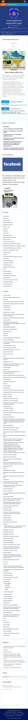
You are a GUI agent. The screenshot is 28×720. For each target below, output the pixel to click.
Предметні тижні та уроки (15, 49)
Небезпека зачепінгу (12, 4)
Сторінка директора (7, 284)
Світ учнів (5, 561)
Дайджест (5, 228)
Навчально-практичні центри (9, 454)
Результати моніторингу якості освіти (11, 544)
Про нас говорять (7, 271)
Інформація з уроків (7, 235)
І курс (4, 356)
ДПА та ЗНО (6, 233)
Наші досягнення (7, 252)
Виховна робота (6, 305)
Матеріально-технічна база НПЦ (10, 398)
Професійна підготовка (8, 529)
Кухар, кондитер (7, 385)
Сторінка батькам (7, 714)
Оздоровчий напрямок (8, 260)
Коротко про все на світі (8, 241)
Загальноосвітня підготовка (9, 347)
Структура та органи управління (10, 604)
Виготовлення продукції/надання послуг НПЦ (13, 301)
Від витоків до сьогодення (9, 312)
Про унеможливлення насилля (10, 522)
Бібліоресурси (6, 220)
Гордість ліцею (6, 226)
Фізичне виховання (7, 612)
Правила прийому (7, 517)
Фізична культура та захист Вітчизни (11, 610)
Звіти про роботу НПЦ (8, 351)
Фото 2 (4, 620)
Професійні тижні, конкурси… (9, 275)
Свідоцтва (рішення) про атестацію (11, 559)
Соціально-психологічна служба (10, 279)
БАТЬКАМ (7, 585)
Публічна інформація (8, 540)
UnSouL (19, 710)
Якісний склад (6, 635)
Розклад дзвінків (7, 552)
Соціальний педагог (7, 573)
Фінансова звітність (7, 286)
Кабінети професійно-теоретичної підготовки (13, 375)
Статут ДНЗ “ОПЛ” (7, 579)
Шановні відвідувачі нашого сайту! (11, 629)
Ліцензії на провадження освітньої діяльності (13, 390)
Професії (5, 524)
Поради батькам (7, 515)
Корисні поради (6, 239)
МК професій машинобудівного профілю (12, 248)
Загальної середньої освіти (9, 345)
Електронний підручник (8, 339)
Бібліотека (5, 299)
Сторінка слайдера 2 (8, 598)
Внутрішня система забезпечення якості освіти (13, 317)
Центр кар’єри (7, 307)
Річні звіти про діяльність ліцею (10, 550)
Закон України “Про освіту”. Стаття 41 (11, 349)
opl (14, 46)
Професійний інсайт (7, 273)
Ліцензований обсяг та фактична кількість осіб (13, 392)
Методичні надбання (9, 408)
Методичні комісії (7, 414)
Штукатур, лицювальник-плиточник (11, 633)
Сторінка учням (15, 714)
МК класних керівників (8, 425)
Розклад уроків (6, 277)
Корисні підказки (7, 379)
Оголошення (6, 258)
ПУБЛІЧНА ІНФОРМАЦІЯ (8, 542)
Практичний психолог (8, 520)
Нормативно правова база (9, 470)
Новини (5, 254)
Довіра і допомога (7, 331)
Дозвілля (5, 333)
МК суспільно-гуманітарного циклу (11, 250)
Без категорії (6, 216)
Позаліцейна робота (7, 264)
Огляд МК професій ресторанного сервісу (12, 256)
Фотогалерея (6, 622)
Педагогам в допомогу (8, 496)
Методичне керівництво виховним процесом (13, 412)
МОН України (6, 126)
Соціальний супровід (8, 575)
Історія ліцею (6, 369)
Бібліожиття (6, 218)
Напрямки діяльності (8, 466)
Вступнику (22, 714)
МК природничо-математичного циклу (12, 243)
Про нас (5, 269)
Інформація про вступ (8, 361)
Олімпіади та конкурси (8, 262)
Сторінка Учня (6, 602)
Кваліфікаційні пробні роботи (9, 237)
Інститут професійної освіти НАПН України (13, 128)
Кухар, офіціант (6, 388)
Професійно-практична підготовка (11, 536)
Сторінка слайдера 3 (8, 600)
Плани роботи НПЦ (7, 507)
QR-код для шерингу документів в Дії (11, 297)
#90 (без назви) (6, 295)
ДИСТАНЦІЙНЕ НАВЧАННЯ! (9, 327)
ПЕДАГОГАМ (8, 587)
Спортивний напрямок (8, 281)
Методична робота (7, 406)
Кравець (5, 383)
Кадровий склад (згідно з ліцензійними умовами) (14, 377)
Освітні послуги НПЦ (7, 488)
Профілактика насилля (8, 538)
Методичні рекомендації (8, 417)
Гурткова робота (7, 320)
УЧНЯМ (6, 589)
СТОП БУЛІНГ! (6, 581)
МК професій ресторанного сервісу (11, 427)
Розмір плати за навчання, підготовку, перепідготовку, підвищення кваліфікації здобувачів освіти (12, 556)
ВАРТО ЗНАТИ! (7, 583)
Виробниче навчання (8, 224)
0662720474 (5, 28)
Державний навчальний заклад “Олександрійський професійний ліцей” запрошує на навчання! (14, 324)
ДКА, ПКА (5, 231)
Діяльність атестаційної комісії (10, 329)
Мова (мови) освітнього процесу (10, 429)
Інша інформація (7, 367)
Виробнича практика (8, 222)
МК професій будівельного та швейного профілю (14, 245)
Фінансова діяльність (10, 715)
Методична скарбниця (8, 410)
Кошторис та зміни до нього (9, 381)
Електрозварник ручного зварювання (11, 337)
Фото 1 (4, 618)
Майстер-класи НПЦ (7, 394)
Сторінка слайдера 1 (8, 596)
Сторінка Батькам (7, 594)
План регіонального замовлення (10, 505)
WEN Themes (18, 718)
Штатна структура (7, 631)
